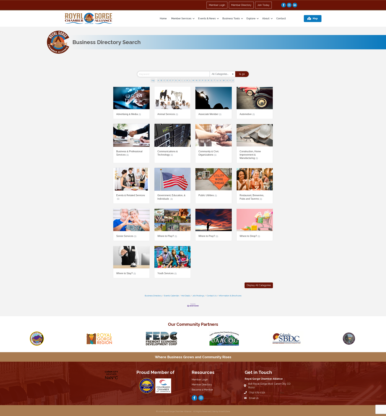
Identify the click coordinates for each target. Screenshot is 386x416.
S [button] (211, 80)
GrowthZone (224, 411)
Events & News (207, 18)
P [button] (202, 80)
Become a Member (202, 389)
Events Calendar (171, 295)
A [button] (158, 80)
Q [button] (205, 80)
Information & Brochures (230, 295)
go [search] (243, 74)
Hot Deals (185, 295)
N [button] (196, 80)
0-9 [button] (153, 80)
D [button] (167, 80)
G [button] (176, 80)
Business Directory (153, 295)
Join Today (263, 5)
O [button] (199, 80)
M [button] (193, 80)
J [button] (184, 80)
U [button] (217, 80)
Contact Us (211, 295)
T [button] (214, 80)
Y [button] (230, 80)
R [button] (208, 80)
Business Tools (231, 18)
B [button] (161, 80)
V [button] (220, 80)
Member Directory (241, 5)
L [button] (190, 80)
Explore (251, 18)
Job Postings (198, 295)
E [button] (170, 80)
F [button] (173, 80)
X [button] (227, 80)
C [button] (164, 80)
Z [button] (233, 80)
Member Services (181, 18)
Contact (281, 18)
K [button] (187, 80)
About (265, 18)
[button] (259, 285)
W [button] (224, 80)
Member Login (217, 5)
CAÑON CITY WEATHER (111, 375)
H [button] (179, 80)
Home (163, 18)
